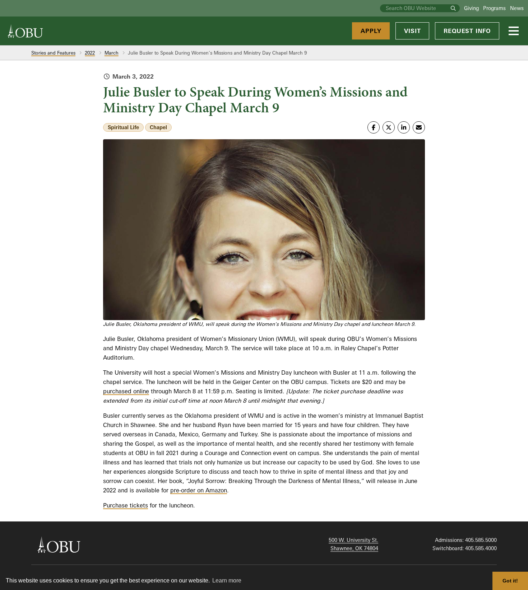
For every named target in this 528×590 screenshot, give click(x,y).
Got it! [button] (510, 581)
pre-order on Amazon (198, 490)
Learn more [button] (226, 580)
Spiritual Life (123, 127)
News (517, 8)
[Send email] (418, 127)
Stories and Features (53, 53)
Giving (471, 8)
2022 (90, 53)
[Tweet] (388, 127)
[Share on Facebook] (373, 127)
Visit (412, 30)
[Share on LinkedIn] (403, 127)
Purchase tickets (125, 505)
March (112, 53)
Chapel (158, 127)
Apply (371, 30)
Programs (494, 8)
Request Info (467, 30)
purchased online (126, 391)
